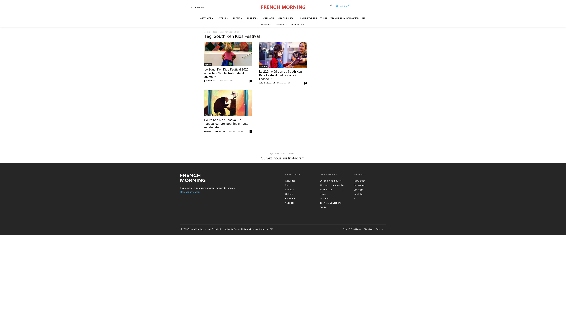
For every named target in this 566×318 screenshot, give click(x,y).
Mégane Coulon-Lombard (215, 131)
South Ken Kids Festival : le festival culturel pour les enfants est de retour (226, 123)
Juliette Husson (211, 81)
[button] (331, 5)
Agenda (208, 64)
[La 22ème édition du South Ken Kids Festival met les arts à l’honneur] (283, 55)
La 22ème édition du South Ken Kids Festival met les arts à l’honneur (280, 75)
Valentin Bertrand (267, 83)
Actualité (263, 67)
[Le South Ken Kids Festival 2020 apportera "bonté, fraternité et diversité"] (228, 54)
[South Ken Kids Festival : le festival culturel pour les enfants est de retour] (228, 103)
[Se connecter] (337, 6)
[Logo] (283, 7)
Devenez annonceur (190, 192)
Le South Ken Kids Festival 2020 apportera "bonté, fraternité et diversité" (226, 73)
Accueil (207, 32)
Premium (342, 6)
